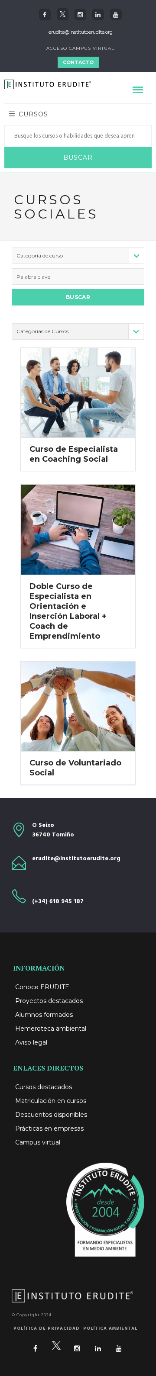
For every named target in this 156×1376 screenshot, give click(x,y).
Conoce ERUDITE (42, 987)
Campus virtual (37, 1142)
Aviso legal (31, 1042)
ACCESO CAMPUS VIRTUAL (80, 48)
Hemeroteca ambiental (50, 1028)
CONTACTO (78, 62)
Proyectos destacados (49, 1001)
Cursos (33, 114)
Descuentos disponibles (51, 1115)
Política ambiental (110, 1328)
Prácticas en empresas (49, 1128)
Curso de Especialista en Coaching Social (73, 454)
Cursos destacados (43, 1087)
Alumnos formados (44, 1015)
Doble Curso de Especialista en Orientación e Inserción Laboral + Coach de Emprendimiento (68, 611)
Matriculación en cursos (50, 1101)
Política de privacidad (46, 1328)
